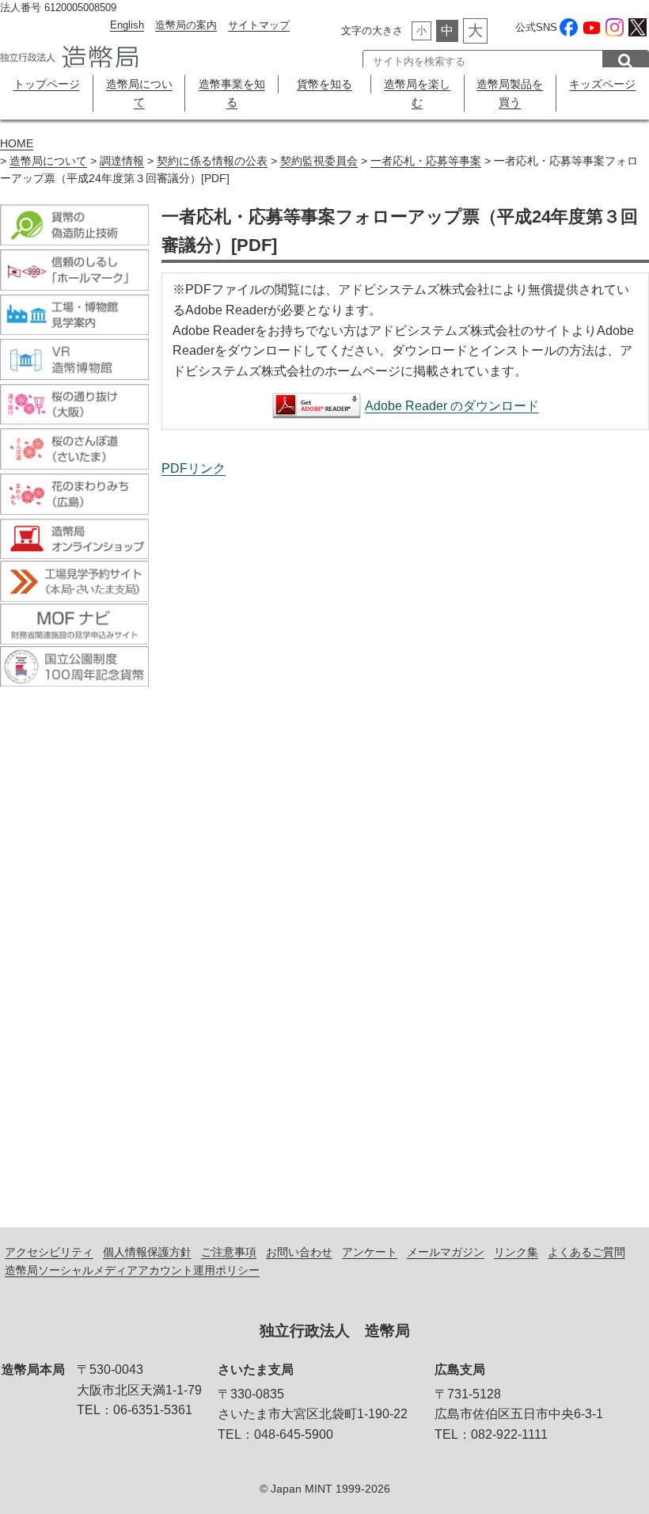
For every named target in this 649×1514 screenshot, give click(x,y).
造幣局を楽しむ (417, 93)
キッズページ (602, 84)
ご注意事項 (228, 1252)
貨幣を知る (324, 84)
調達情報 (122, 161)
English (127, 25)
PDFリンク (193, 468)
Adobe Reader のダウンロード (452, 406)
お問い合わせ (299, 1252)
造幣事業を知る (232, 93)
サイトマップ (259, 25)
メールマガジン (445, 1252)
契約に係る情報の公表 (212, 161)
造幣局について (139, 93)
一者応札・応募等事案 (425, 161)
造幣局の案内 (186, 25)
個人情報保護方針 (147, 1252)
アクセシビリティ (49, 1252)
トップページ (46, 84)
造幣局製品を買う (509, 93)
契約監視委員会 (319, 161)
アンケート (369, 1252)
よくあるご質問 (586, 1252)
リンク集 (516, 1252)
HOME (16, 144)
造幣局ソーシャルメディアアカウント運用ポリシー (132, 1270)
